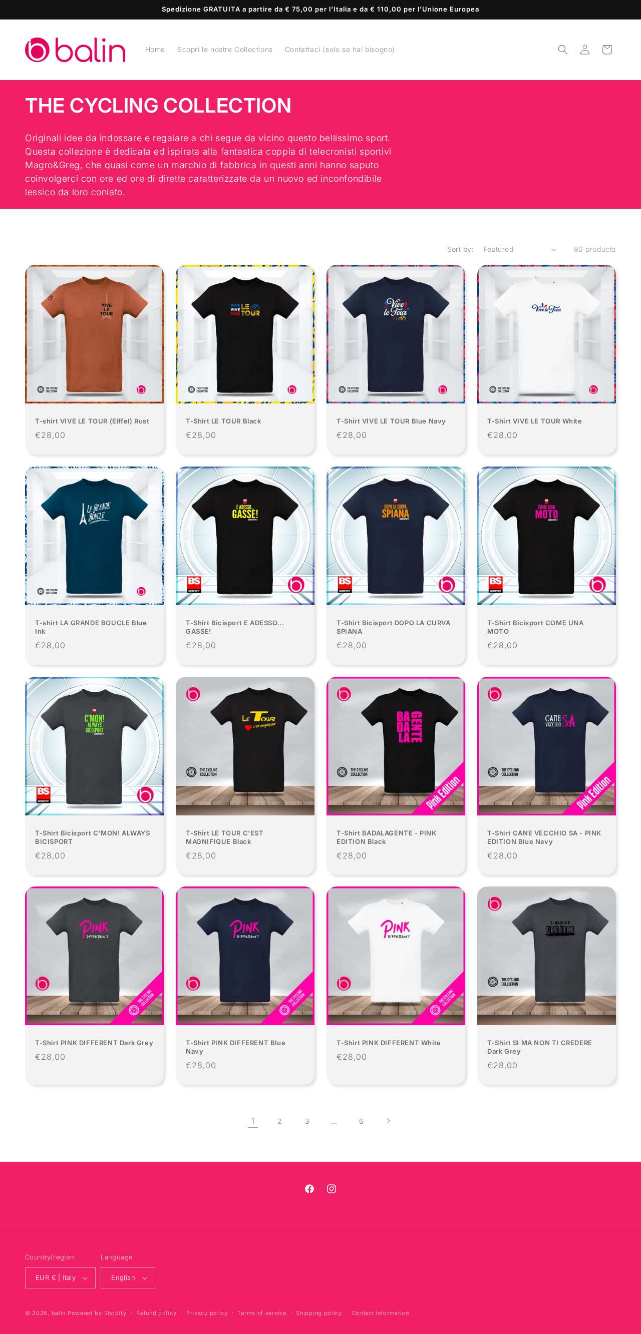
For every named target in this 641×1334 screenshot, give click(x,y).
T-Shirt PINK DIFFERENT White (389, 1043)
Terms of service (261, 1312)
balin (59, 1312)
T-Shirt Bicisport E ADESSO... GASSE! (235, 627)
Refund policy (156, 1312)
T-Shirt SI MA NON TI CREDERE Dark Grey (539, 1047)
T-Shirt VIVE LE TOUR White (534, 421)
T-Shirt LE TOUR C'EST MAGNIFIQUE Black (225, 837)
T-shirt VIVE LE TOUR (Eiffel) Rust (92, 421)
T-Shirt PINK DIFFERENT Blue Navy (235, 1047)
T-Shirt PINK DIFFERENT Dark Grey (94, 1043)
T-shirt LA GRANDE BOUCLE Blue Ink (91, 627)
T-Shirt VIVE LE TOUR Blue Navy (391, 421)
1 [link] (253, 1121)
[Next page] (388, 1121)
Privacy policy (207, 1312)
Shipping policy (319, 1312)
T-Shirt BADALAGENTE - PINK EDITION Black (387, 837)
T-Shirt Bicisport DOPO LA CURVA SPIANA (394, 627)
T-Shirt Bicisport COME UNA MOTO (535, 627)
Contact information (380, 1312)
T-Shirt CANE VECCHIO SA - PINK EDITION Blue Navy (544, 837)
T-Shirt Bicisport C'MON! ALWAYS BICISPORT (92, 837)
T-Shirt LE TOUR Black (223, 421)
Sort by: (460, 249)
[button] (563, 50)
